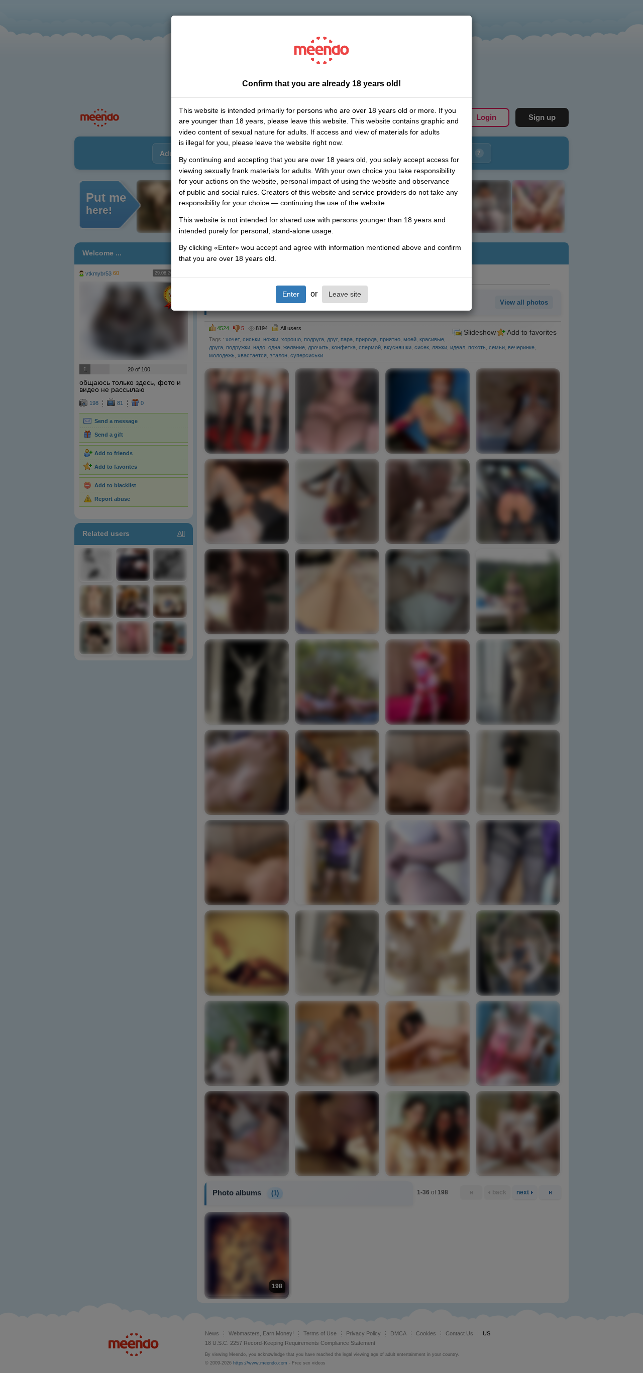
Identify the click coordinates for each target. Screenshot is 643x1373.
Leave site (345, 294)
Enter (290, 294)
